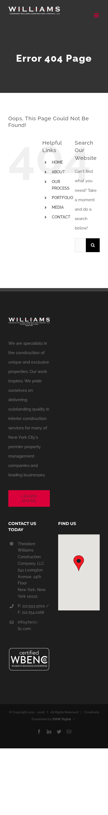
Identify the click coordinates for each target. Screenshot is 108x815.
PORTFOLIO (62, 197)
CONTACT (61, 217)
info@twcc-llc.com (28, 625)
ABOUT (58, 172)
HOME (57, 162)
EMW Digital (62, 719)
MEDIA (58, 207)
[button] (79, 562)
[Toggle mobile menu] (97, 15)
